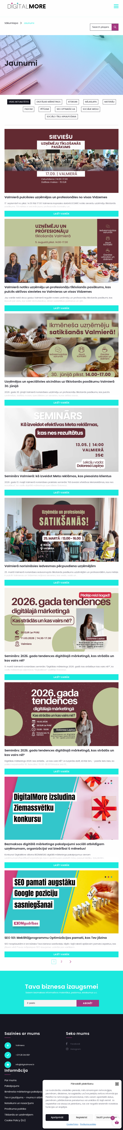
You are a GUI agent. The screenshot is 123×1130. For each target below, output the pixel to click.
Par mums (10, 1080)
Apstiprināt (57, 1117)
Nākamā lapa (70, 962)
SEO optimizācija (66, 109)
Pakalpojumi (11, 1086)
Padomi (29, 109)
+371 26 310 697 (23, 1055)
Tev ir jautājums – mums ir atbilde (24, 1097)
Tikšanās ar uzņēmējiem (18, 1115)
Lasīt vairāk (61, 214)
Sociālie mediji (90, 109)
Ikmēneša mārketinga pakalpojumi (25, 1092)
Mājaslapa (91, 102)
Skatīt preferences (106, 1117)
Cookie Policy (72, 1124)
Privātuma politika (88, 1124)
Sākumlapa (11, 23)
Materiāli (109, 102)
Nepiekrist (81, 1117)
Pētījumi (44, 109)
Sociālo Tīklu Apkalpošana (61, 117)
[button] (117, 1083)
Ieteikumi (72, 102)
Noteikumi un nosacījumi (19, 1103)
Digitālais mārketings (48, 102)
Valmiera (20, 1045)
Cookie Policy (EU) (15, 1120)
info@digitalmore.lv (25, 1065)
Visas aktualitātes (19, 102)
